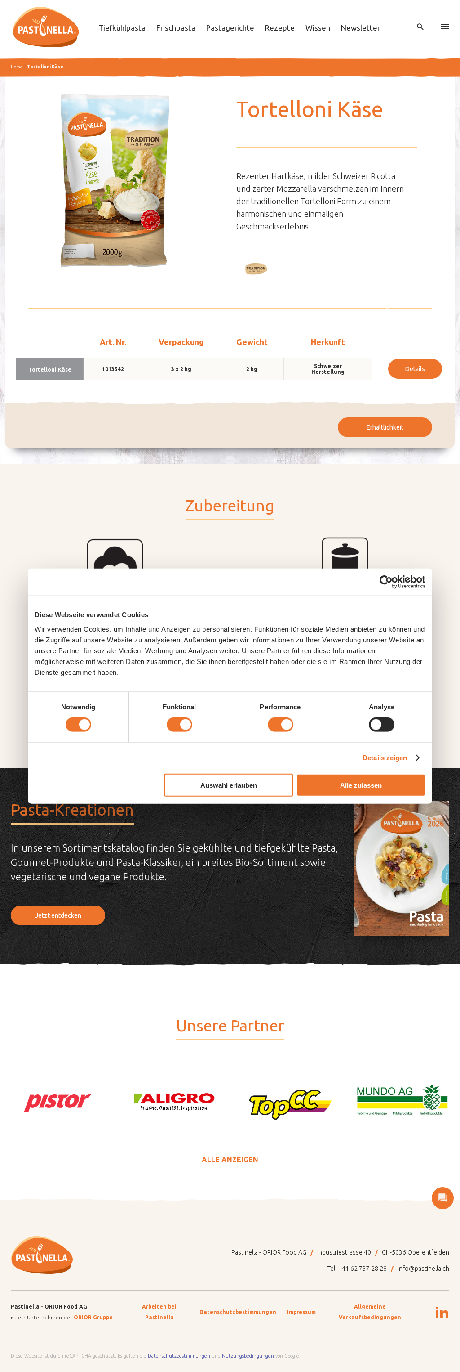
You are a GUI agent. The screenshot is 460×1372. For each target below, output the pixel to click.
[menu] (445, 27)
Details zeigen (385, 758)
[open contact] (443, 1198)
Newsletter (360, 27)
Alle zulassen (361, 785)
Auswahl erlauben (228, 785)
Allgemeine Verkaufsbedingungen (370, 1312)
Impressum (301, 1312)
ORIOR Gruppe (93, 1317)
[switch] (179, 724)
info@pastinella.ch (423, 1268)
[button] (256, 268)
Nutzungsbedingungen (248, 1356)
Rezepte (280, 27)
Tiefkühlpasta (122, 27)
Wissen (317, 27)
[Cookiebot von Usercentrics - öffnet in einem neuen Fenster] (386, 582)
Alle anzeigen (230, 1160)
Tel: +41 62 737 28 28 (357, 1268)
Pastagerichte (230, 27)
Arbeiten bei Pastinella (159, 1312)
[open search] (420, 27)
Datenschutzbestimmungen (237, 1312)
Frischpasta (175, 27)
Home (16, 66)
